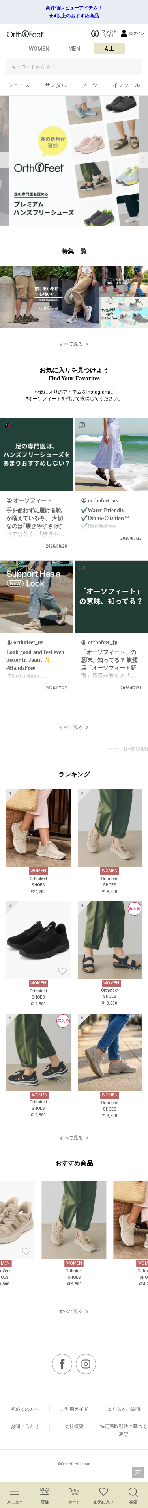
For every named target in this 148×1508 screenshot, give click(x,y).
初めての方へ (25, 1409)
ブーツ (89, 85)
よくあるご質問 (123, 1409)
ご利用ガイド (74, 1409)
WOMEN (39, 49)
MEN (74, 49)
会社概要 (74, 1426)
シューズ (19, 85)
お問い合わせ (25, 1426)
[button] (143, 160)
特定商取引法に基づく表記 (123, 1430)
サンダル (56, 85)
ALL (109, 49)
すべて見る (71, 344)
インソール (126, 85)
